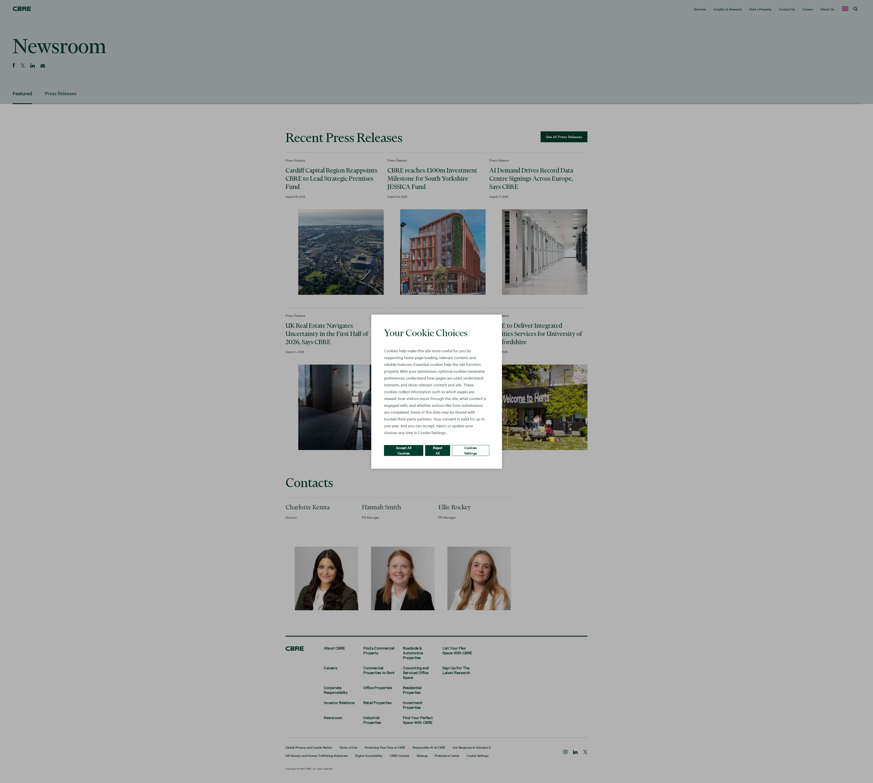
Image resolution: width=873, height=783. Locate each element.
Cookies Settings (470, 450)
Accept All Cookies (403, 450)
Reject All (437, 450)
